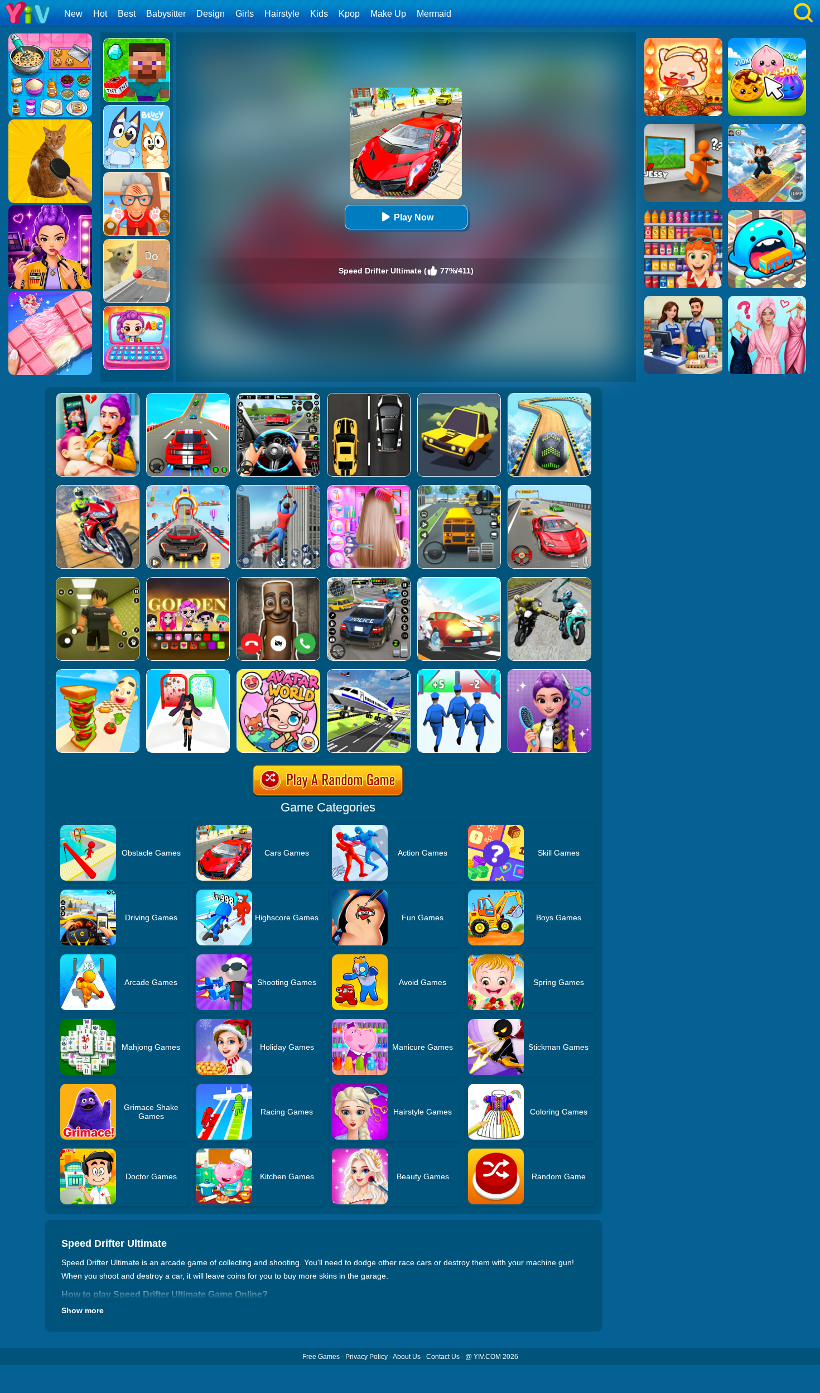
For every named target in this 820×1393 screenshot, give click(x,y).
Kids (319, 13)
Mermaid (434, 13)
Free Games (321, 1357)
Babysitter (166, 13)
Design (210, 13)
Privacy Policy (366, 1357)
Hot (100, 13)
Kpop (349, 13)
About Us (407, 1357)
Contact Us (443, 1357)
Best (127, 13)
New (73, 13)
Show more (82, 1310)
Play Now (413, 217)
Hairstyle (282, 13)
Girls (244, 13)
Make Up (388, 13)
